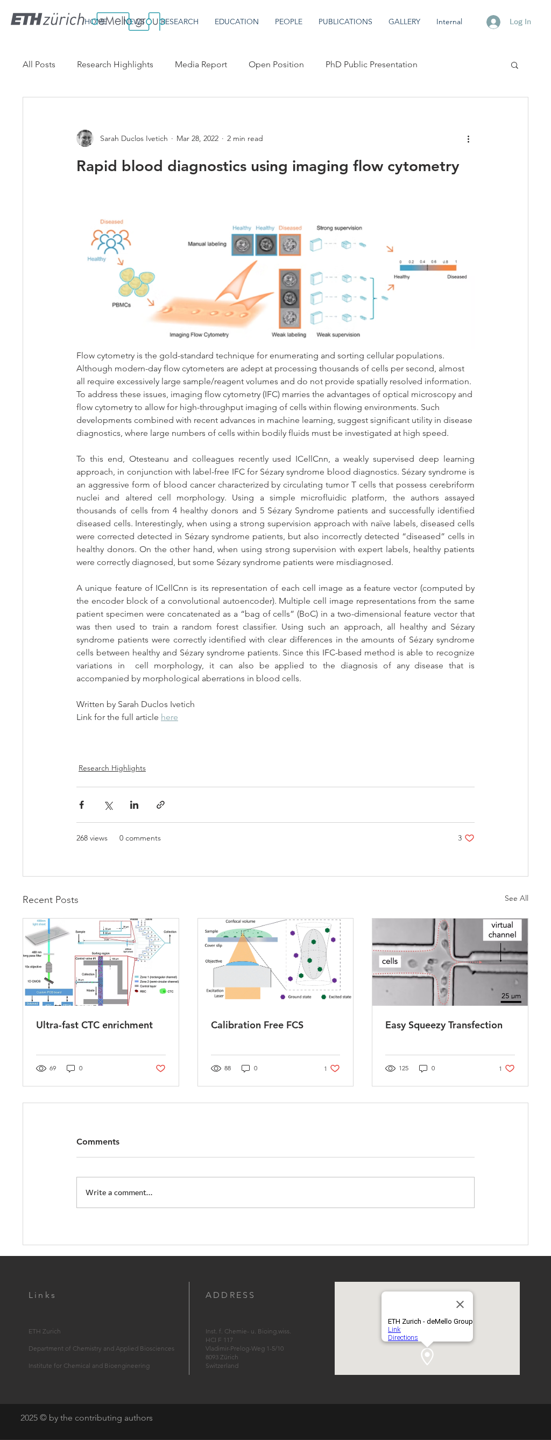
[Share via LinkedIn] (134, 805)
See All (516, 898)
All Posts (39, 64)
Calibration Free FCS (257, 1025)
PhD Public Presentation (372, 64)
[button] (180, 21)
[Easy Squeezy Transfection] (450, 962)
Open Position (276, 64)
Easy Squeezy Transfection (444, 1025)
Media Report (201, 64)
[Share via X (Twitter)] (108, 805)
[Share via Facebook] (81, 805)
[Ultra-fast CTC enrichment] (101, 962)
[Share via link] (161, 805)
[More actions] (468, 138)
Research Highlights (115, 64)
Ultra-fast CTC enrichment (94, 1025)
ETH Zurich (45, 1331)
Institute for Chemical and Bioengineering (89, 1365)
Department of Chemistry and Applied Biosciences (101, 1348)
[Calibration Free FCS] (276, 962)
